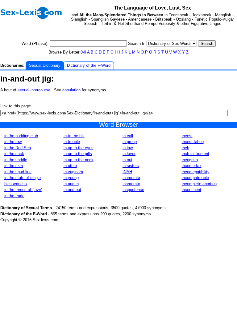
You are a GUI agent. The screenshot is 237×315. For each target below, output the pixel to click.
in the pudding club (21, 136)
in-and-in (71, 183)
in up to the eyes (79, 148)
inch (185, 148)
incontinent (191, 189)
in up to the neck (79, 160)
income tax (192, 165)
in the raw (13, 141)
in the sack (14, 153)
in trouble (72, 141)
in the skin (13, 165)
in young (71, 177)
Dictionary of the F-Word (88, 65)
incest (187, 136)
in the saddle (15, 160)
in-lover (129, 153)
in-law (128, 148)
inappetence (133, 189)
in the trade (14, 195)
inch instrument (195, 153)
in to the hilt (74, 136)
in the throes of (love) (23, 189)
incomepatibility (196, 171)
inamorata (131, 177)
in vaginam (73, 171)
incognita (190, 160)
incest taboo (193, 141)
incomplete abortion (199, 183)
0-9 (83, 52)
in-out (127, 160)
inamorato (131, 183)
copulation (71, 90)
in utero (70, 165)
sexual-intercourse (34, 90)
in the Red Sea (17, 148)
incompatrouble (195, 177)
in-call (128, 136)
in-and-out (72, 189)
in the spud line (17, 171)
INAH (127, 171)
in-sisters (131, 165)
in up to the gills (78, 153)
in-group (130, 141)
